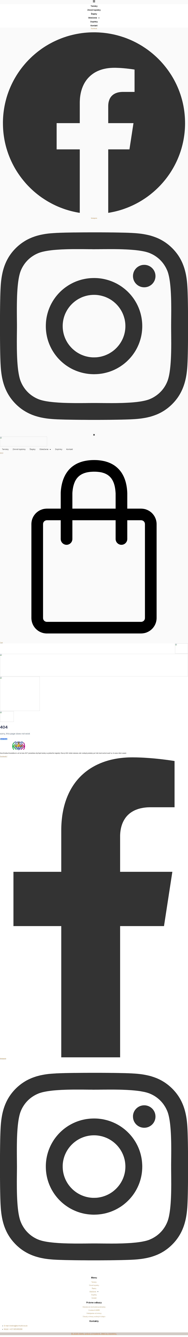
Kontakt (69, 449)
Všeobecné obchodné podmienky (94, 1307)
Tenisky (5, 449)
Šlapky (33, 449)
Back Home (3, 739)
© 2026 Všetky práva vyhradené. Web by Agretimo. (94, 1334)
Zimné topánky (19, 449)
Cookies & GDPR (94, 1310)
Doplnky (58, 449)
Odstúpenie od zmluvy (94, 1313)
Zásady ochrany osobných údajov (94, 1316)
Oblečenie (43, 449)
